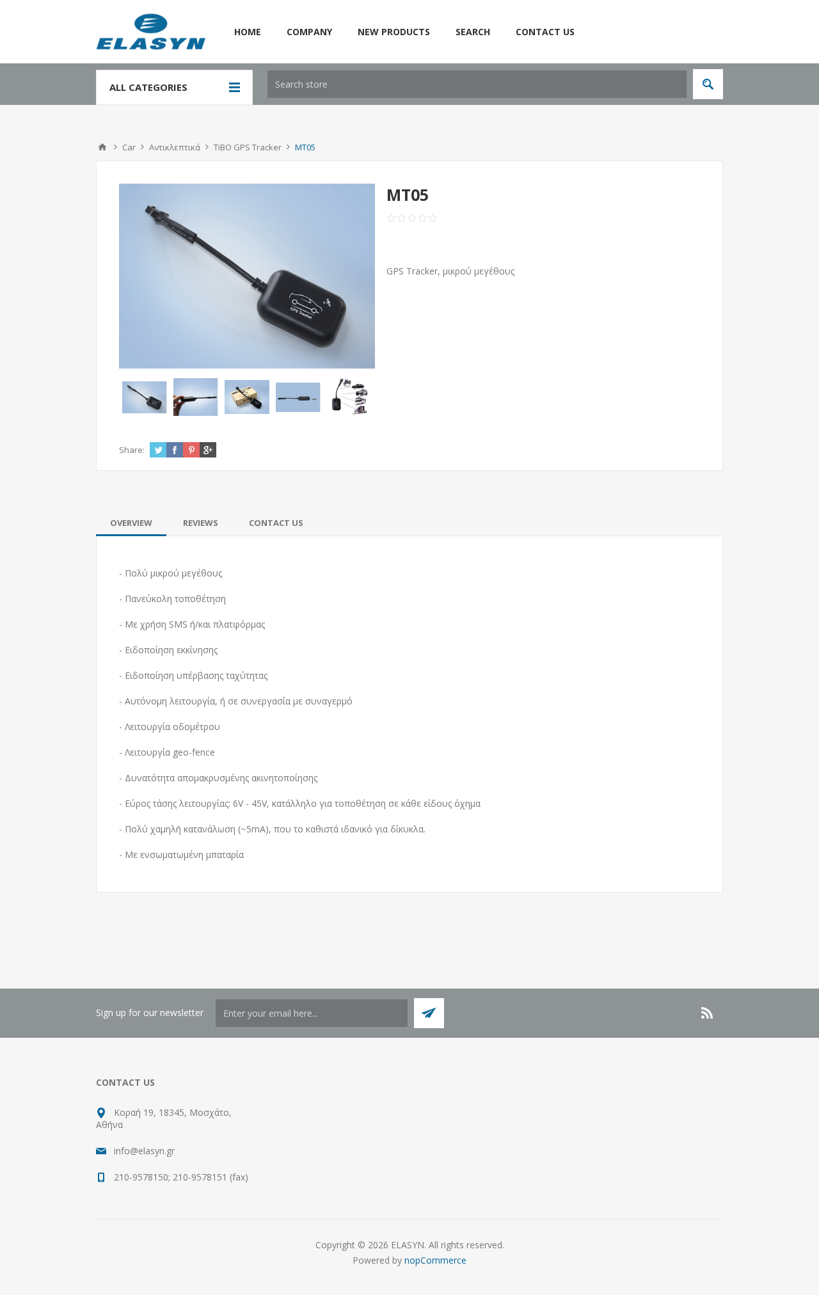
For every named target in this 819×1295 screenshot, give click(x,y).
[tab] (131, 522)
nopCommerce (435, 1260)
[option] (144, 397)
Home (247, 32)
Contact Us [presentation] (276, 522)
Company (309, 32)
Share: (132, 450)
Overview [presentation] (131, 522)
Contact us (545, 32)
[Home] (102, 147)
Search (473, 32)
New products (394, 32)
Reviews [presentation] (200, 522)
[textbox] (477, 84)
